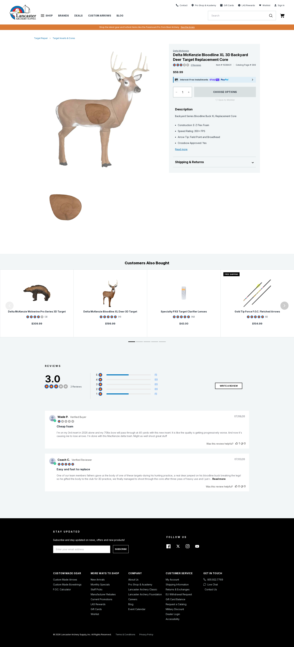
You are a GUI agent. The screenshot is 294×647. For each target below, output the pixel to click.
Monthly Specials (100, 584)
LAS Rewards (98, 604)
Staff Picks (96, 589)
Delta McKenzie (181, 50)
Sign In (281, 5)
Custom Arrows (99, 15)
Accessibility (172, 619)
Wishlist (266, 5)
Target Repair (41, 38)
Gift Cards (96, 609)
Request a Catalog (176, 604)
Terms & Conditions (125, 634)
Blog (120, 15)
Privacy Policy (146, 634)
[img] (174, 65)
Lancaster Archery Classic (142, 589)
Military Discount (175, 609)
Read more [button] (219, 478)
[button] (1, 305)
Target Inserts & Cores (64, 38)
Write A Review (229, 386)
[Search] (272, 15)
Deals (78, 15)
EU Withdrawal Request (179, 594)
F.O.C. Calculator (62, 589)
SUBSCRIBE (121, 549)
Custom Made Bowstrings (67, 584)
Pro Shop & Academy (140, 584)
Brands (63, 15)
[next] (284, 306)
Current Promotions (101, 599)
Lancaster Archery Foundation (145, 594)
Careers (132, 599)
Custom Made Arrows (65, 579)
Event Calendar (136, 609)
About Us (133, 579)
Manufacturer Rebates (103, 594)
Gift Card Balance (175, 599)
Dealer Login (173, 614)
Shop (49, 15)
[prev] (9, 306)
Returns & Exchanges (178, 589)
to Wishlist (226, 100)
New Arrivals (98, 579)
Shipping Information (177, 584)
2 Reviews (196, 65)
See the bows (188, 27)
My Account (172, 579)
